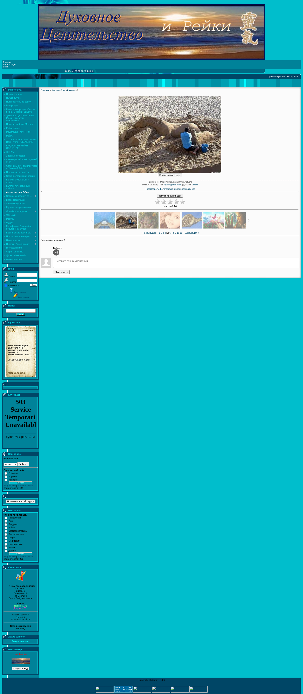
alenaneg (20, 628)
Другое (12, 550)
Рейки (11, 527)
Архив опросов (25, 485)
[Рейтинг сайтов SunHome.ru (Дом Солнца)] (180, 691)
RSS (296, 76)
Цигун (11, 537)
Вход (5, 67)
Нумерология (15, 544)
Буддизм (13, 524)
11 (181, 233)
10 (178, 233)
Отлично (13, 473)
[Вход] (56, 252)
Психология (14, 517)
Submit (23, 464)
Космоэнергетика (17, 531)
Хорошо (12, 476)
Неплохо (13, 479)
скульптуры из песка (172, 185)
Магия (11, 547)
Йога (10, 521)
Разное (71, 90)
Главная (7, 62)
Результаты (10, 485)
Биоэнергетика (16, 534)
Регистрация (9, 64)
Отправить (61, 272)
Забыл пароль (20, 292)
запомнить (13, 285)
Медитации (14, 541)
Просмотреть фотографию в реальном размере (170, 189)
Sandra (195, 185)
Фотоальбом (58, 90)
